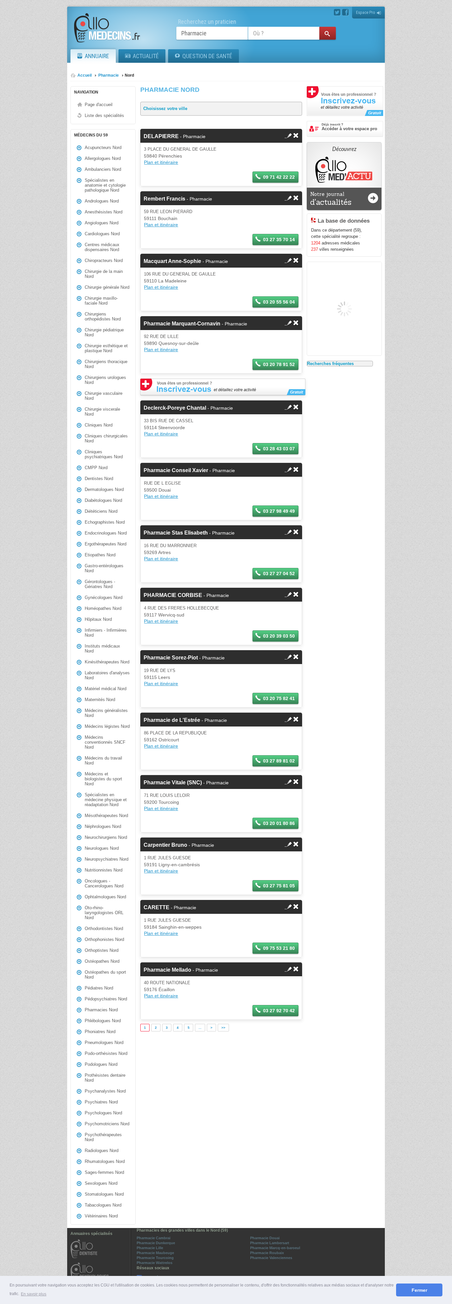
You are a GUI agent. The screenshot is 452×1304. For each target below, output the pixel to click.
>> (223, 1027)
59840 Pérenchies (163, 156)
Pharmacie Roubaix (267, 1253)
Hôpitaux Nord (98, 619)
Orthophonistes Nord (104, 939)
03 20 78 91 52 (279, 364)
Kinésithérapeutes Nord (107, 661)
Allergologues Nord (103, 158)
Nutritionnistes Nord (103, 870)
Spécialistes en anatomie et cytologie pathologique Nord (105, 185)
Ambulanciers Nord (103, 169)
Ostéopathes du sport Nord (105, 975)
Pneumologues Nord (104, 1042)
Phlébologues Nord (103, 1020)
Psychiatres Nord (101, 1101)
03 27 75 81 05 (279, 885)
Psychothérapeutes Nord (103, 1137)
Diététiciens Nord (101, 511)
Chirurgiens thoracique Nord (106, 364)
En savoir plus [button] (33, 1294)
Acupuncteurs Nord (103, 147)
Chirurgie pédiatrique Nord (104, 332)
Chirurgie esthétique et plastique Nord (106, 348)
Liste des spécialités (104, 115)
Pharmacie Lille (150, 1248)
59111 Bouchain (160, 218)
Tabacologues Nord (103, 1205)
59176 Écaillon (159, 989)
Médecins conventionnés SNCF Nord (105, 742)
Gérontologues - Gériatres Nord (100, 584)
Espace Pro (365, 12)
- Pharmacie (174, 136)
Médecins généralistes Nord (106, 713)
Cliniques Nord (99, 425)
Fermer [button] (419, 1290)
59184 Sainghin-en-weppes (173, 927)
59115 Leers (157, 677)
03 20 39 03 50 (279, 636)
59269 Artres (157, 552)
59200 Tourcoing (161, 802)
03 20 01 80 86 (279, 823)
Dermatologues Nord (104, 489)
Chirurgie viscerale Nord (102, 412)
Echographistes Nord (105, 522)
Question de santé (207, 56)
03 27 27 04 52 (279, 573)
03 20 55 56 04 (279, 302)
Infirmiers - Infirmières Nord (106, 633)
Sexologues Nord (101, 1183)
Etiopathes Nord (100, 554)
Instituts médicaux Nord (102, 648)
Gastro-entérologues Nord (104, 568)
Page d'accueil (99, 104)
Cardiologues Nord (102, 233)
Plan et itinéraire (161, 162)
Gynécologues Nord (103, 597)
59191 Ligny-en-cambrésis (172, 864)
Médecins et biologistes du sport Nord (103, 778)
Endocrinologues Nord (106, 533)
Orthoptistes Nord (101, 950)
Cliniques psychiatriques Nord (104, 454)
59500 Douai (157, 490)
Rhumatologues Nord (105, 1161)
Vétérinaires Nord (101, 1215)
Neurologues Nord (102, 848)
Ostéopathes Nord (102, 961)
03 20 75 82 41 (279, 698)
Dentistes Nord (99, 478)
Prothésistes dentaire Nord (105, 1078)
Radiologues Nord (101, 1150)
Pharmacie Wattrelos (154, 1263)
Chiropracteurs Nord (104, 260)
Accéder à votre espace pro (349, 127)
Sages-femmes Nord (104, 1172)
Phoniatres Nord (100, 1031)
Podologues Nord (101, 1064)
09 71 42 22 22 (279, 177)
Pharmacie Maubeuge (155, 1253)
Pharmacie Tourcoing (155, 1258)
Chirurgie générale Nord (107, 287)
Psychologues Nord (103, 1112)
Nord (129, 75)
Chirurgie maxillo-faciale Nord (101, 301)
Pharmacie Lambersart (269, 1243)
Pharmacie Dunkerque (156, 1243)
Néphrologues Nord (103, 826)
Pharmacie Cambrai (153, 1238)
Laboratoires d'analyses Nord (107, 675)
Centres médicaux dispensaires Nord (102, 247)
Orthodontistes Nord (104, 928)
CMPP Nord (96, 467)
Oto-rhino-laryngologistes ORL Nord (104, 912)
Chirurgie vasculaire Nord (103, 396)
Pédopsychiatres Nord (106, 998)
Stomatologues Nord (104, 1194)
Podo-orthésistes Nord (106, 1053)
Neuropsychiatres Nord (106, 859)
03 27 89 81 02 (279, 761)
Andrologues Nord (102, 201)
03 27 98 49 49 (279, 511)
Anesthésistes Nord (103, 211)
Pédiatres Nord (99, 988)
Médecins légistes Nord (107, 726)
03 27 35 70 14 (279, 239)
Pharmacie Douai (265, 1238)
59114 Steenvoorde (164, 427)
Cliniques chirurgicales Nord (106, 438)
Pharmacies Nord (101, 1009)
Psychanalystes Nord (105, 1091)
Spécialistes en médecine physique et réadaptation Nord (106, 799)
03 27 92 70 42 (279, 1010)
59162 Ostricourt (161, 739)
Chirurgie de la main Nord (104, 274)
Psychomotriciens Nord (107, 1123)
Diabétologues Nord (103, 500)
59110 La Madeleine (165, 280)
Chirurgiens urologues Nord (105, 380)
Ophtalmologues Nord (105, 896)
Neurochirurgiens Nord (106, 837)
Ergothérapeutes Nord (105, 543)
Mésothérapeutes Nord (106, 815)
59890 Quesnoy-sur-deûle (171, 343)
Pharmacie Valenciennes (271, 1258)
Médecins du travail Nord (103, 760)
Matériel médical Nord (105, 688)
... (200, 1027)
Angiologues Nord (101, 222)
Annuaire (97, 56)
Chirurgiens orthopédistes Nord (103, 316)
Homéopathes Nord (103, 608)
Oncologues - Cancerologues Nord (104, 883)
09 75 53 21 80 (279, 948)
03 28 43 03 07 (279, 448)
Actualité (146, 56)
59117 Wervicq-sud (164, 614)
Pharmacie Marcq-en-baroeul (275, 1248)
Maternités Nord (100, 699)
